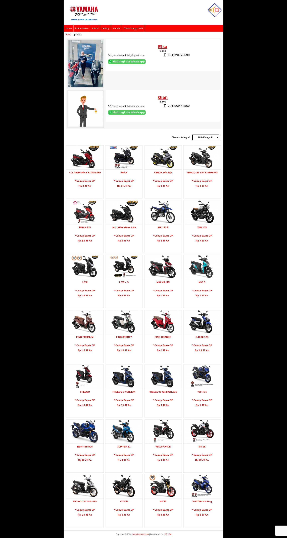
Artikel (95, 28)
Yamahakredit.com (140, 534)
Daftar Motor (82, 28)
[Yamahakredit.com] (215, 16)
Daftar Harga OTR (133, 28)
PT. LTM (168, 534)
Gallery (105, 28)
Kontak (116, 28)
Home (68, 28)
